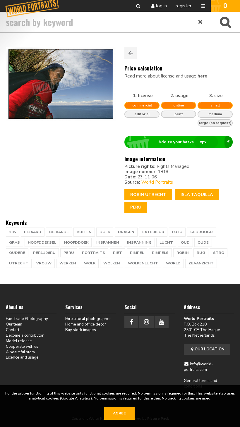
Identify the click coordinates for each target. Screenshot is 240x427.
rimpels (160, 252)
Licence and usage (22, 357)
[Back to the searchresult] (130, 53)
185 (12, 232)
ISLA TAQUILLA (197, 194)
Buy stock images (80, 330)
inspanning (139, 242)
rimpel (137, 252)
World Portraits (157, 182)
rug (201, 252)
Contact (12, 330)
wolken (111, 263)
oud (185, 242)
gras (14, 242)
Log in (161, 6)
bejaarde (59, 232)
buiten (84, 232)
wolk (89, 263)
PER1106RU (44, 252)
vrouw (44, 263)
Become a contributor (25, 335)
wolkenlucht (143, 263)
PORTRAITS (93, 252)
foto (177, 232)
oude (203, 242)
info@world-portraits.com (198, 366)
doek (105, 232)
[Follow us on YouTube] (162, 322)
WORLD (173, 263)
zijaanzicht (201, 263)
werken (67, 263)
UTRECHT (18, 263)
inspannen (107, 242)
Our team (14, 324)
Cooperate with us (22, 346)
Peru (135, 207)
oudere (17, 252)
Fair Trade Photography (27, 318)
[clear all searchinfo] (200, 22)
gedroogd (201, 232)
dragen (126, 232)
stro (218, 252)
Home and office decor (85, 324)
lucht (166, 242)
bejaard (32, 232)
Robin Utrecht (148, 194)
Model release (19, 341)
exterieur (153, 232)
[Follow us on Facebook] (131, 322)
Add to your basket (194, 142)
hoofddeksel (42, 242)
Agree (119, 413)
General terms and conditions (200, 383)
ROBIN (182, 252)
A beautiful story (20, 352)
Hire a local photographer (88, 318)
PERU (69, 252)
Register (183, 6)
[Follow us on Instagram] (146, 322)
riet (117, 252)
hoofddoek (76, 242)
